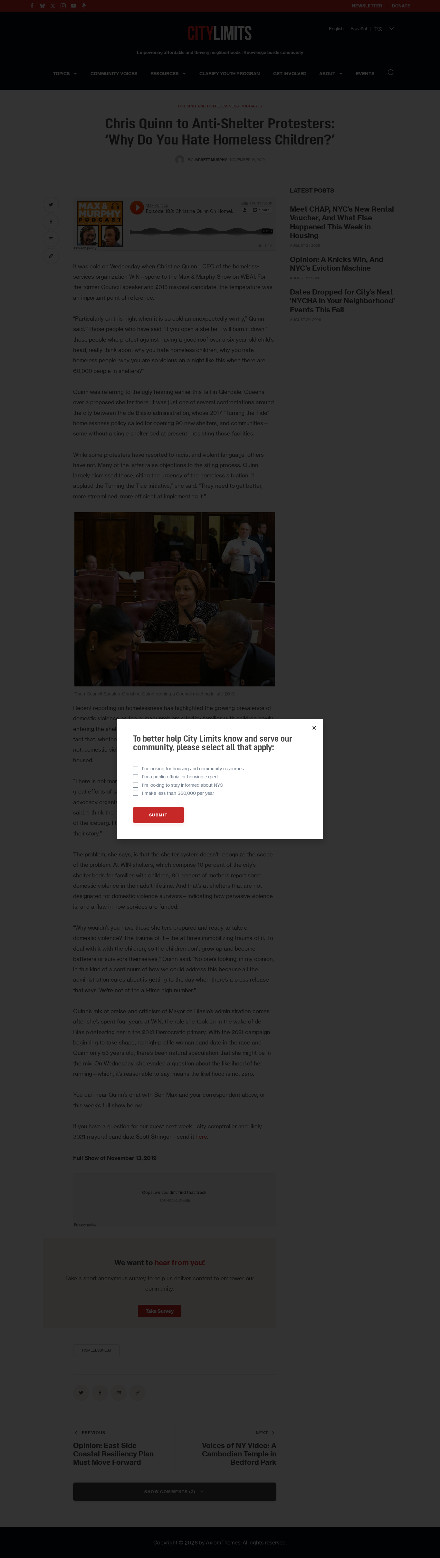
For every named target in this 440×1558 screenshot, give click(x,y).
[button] (314, 727)
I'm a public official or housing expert (180, 776)
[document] (220, 779)
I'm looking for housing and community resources (193, 768)
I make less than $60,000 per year (178, 793)
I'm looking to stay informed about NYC (182, 785)
